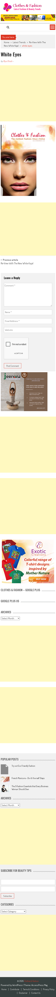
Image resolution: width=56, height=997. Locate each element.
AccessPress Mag (39, 985)
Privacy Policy (48, 989)
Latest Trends (19, 42)
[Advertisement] (28, 93)
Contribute (14, 989)
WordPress (17, 985)
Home (3, 989)
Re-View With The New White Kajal (17, 263)
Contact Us (35, 993)
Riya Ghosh (7, 61)
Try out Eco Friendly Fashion (23, 765)
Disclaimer (23, 993)
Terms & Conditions (31, 989)
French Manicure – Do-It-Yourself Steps (28, 778)
